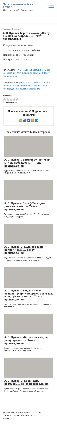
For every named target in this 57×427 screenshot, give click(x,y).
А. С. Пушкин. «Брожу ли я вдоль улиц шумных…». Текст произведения (26, 340)
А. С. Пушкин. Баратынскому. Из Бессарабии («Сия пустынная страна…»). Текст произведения (26, 73)
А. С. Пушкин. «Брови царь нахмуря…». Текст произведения (26, 382)
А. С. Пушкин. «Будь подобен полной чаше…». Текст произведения (23, 250)
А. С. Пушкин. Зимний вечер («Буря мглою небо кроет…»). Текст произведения (27, 162)
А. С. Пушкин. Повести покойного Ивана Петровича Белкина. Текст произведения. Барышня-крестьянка (26, 85)
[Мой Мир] (36, 120)
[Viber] (24, 120)
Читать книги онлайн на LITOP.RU (18, 6)
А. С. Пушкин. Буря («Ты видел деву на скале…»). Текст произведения (24, 206)
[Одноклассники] (32, 120)
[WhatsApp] (20, 120)
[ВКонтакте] (28, 120)
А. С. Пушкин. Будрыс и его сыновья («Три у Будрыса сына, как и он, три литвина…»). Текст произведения (28, 295)
